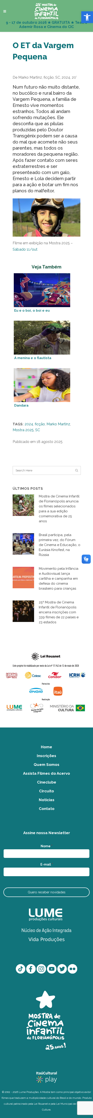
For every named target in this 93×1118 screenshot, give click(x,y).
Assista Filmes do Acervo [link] (46, 773)
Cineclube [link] (46, 782)
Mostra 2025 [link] (23, 430)
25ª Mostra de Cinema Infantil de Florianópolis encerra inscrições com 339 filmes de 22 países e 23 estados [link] (59, 612)
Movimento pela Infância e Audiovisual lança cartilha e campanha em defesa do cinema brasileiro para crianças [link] (58, 579)
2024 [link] (29, 424)
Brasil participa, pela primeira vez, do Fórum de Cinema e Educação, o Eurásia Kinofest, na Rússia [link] (59, 545)
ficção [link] (40, 424)
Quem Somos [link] (46, 764)
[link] (87, 17)
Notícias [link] (46, 800)
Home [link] (46, 747)
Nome (46, 846)
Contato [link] (46, 808)
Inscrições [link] (46, 755)
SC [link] (37, 430)
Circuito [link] (46, 791)
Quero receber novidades (46, 892)
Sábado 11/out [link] (25, 249)
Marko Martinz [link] (58, 424)
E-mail (46, 864)
